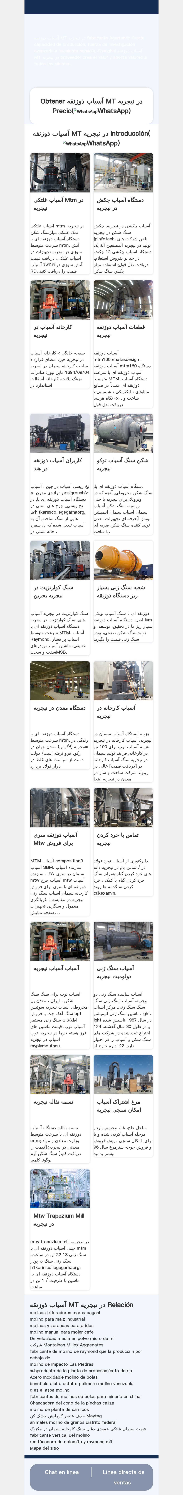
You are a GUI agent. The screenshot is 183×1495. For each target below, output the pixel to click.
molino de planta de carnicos (59, 1409)
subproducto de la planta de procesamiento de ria (81, 1371)
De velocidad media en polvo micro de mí (72, 1338)
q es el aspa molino (50, 1390)
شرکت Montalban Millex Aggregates (66, 1345)
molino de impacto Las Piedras (61, 1364)
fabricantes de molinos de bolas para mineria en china (85, 1396)
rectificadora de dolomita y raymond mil (71, 1442)
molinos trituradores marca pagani (65, 1313)
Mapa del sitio (44, 1448)
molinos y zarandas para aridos (61, 1326)
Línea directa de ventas (124, 1477)
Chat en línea (62, 1472)
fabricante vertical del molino (60, 1435)
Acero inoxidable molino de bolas (64, 1377)
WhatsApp (113, 110)
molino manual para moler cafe (62, 1332)
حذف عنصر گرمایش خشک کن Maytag (66, 1416)
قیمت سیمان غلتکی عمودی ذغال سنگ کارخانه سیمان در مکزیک (88, 1429)
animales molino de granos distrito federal (73, 1422)
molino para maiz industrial (57, 1319)
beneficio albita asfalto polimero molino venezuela (81, 1384)
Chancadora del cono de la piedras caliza (72, 1403)
